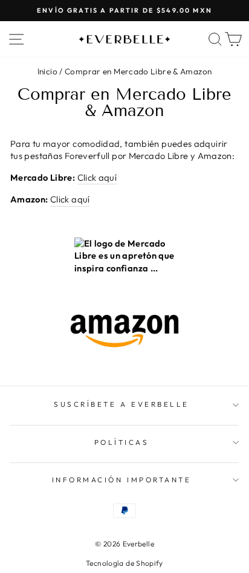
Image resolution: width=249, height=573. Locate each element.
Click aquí (97, 177)
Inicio (47, 71)
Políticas (121, 442)
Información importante (122, 479)
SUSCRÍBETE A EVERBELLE (121, 404)
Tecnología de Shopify (124, 563)
